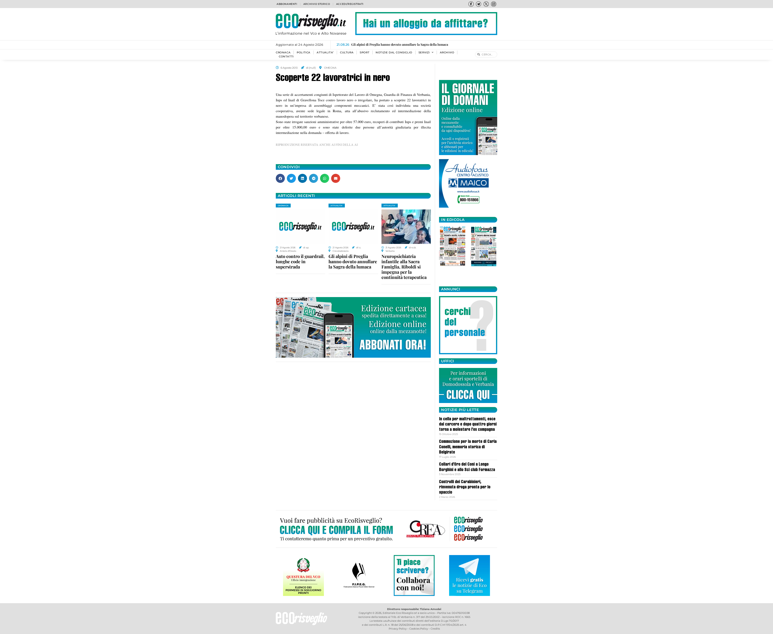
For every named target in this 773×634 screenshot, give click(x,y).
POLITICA (303, 52)
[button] (280, 178)
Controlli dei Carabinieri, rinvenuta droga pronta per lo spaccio (464, 487)
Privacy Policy (398, 628)
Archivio (447, 52)
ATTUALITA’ (325, 52)
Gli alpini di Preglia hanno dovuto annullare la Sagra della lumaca (353, 261)
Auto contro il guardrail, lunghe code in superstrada (300, 261)
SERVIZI (424, 52)
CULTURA (346, 52)
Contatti (286, 56)
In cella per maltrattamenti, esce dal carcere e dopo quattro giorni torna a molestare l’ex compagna (468, 424)
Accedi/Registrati (350, 3)
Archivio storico (316, 3)
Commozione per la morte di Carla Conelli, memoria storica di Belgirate (468, 447)
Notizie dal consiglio (394, 52)
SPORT (364, 52)
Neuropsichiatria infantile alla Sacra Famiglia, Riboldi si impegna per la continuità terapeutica (404, 266)
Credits (435, 628)
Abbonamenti (287, 3)
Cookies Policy (418, 628)
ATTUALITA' (337, 205)
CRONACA (283, 52)
